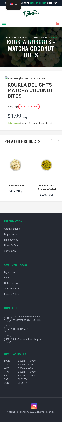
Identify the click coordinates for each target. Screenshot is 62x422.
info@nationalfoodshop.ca (27, 339)
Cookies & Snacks (39, 37)
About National (12, 228)
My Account (10, 272)
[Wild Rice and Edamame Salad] (46, 165)
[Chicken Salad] (15, 165)
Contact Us (10, 250)
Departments (11, 234)
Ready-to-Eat (20, 37)
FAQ (6, 277)
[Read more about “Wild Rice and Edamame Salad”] (46, 177)
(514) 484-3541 (21, 328)
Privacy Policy (11, 294)
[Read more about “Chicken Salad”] (16, 177)
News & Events (12, 245)
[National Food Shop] (31, 12)
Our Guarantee (12, 288)
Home (7, 37)
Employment (11, 239)
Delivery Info (11, 283)
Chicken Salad (15, 185)
